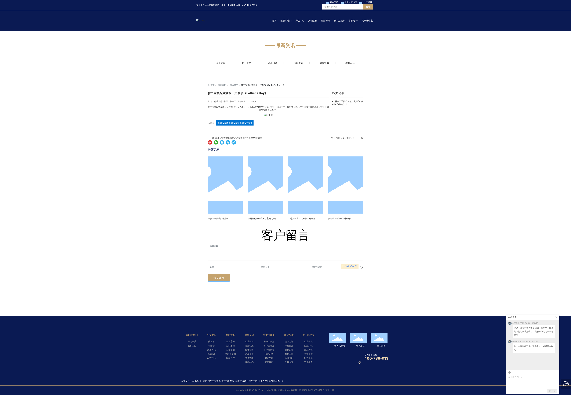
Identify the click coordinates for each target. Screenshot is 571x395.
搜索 (368, 7)
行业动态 (246, 63)
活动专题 (298, 63)
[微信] (216, 142)
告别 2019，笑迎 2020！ (342, 138)
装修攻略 (324, 63)
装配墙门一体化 (199, 381)
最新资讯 (222, 85)
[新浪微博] (210, 142)
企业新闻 (221, 63)
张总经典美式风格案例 (218, 218)
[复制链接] (234, 142)
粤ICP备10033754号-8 (313, 390)
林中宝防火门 (242, 381)
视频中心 (350, 63)
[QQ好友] (222, 142)
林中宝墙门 (254, 381)
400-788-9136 (249, 5)
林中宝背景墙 (214, 381)
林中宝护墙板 (228, 381)
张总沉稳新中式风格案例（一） (262, 218)
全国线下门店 (350, 2)
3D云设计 (367, 2)
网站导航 (334, 2)
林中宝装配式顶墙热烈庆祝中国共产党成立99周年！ (239, 138)
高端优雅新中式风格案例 (339, 218)
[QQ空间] (228, 142)
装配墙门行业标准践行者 (272, 381)
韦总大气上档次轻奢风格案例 (301, 218)
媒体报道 (272, 63)
